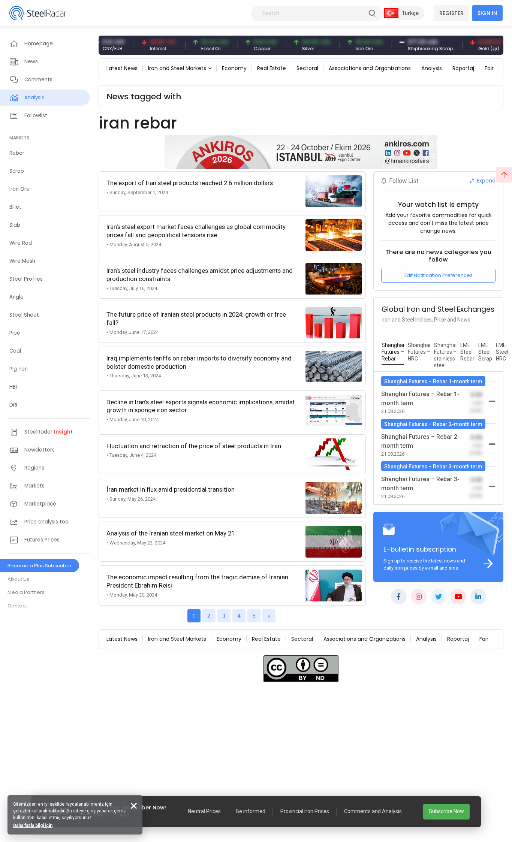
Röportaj (463, 68)
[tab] (393, 352)
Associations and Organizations (370, 68)
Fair (489, 68)
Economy (234, 68)
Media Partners (26, 592)
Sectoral (307, 68)
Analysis (431, 68)
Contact (17, 605)
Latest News (122, 68)
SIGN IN (487, 13)
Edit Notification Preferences (438, 275)
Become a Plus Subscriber (39, 565)
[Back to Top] (504, 174)
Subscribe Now (446, 811)
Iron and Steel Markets (177, 68)
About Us (18, 579)
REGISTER (451, 13)
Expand (485, 180)
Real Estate (271, 68)
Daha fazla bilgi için (32, 825)
